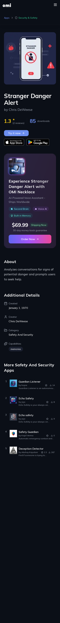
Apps (7, 17)
